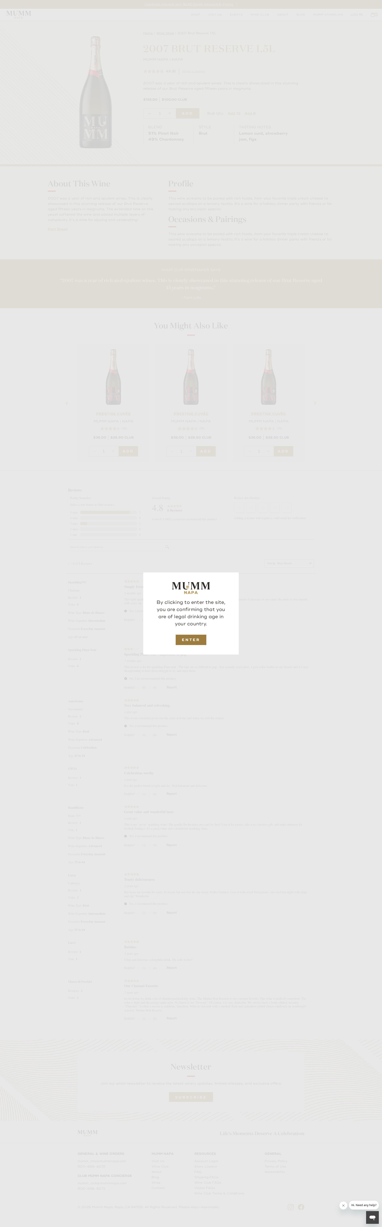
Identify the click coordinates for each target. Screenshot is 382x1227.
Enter (191, 640)
